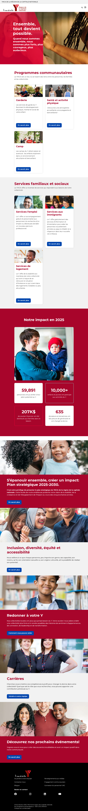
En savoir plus (23, 125)
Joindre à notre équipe (18, 696)
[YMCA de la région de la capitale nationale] (14, 8)
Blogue (17, 785)
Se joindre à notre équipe (23, 778)
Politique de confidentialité (22, 808)
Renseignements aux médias (54, 778)
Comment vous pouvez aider (20, 633)
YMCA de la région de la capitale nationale (20, 2)
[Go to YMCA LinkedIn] (45, 794)
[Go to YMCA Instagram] (30, 794)
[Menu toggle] (85, 7)
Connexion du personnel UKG (54, 785)
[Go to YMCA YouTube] (59, 794)
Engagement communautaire (54, 782)
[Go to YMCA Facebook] (15, 794)
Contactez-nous (19, 782)
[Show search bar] (82, 8)
